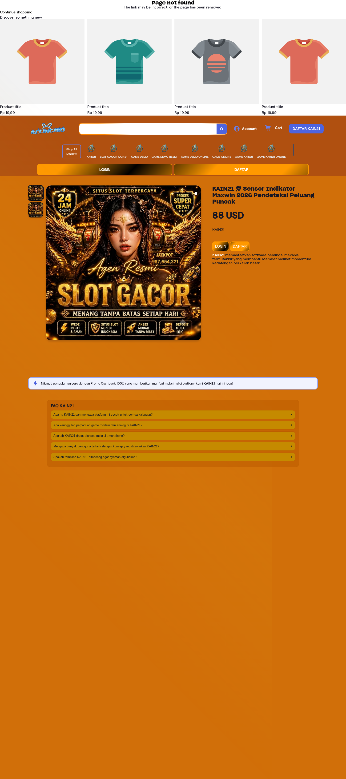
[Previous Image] (50, 263)
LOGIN (220, 246)
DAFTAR (240, 246)
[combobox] (148, 129)
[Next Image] (197, 263)
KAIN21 (218, 255)
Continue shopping (16, 12)
